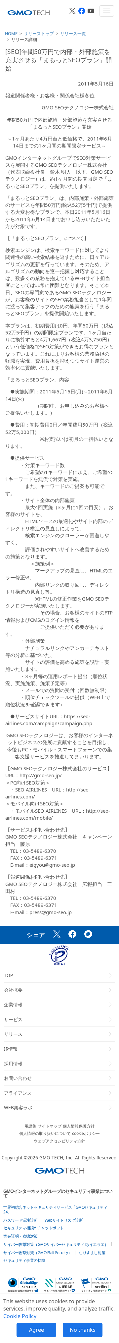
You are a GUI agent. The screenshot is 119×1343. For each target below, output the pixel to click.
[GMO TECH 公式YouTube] (91, 11)
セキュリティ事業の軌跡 (24, 1260)
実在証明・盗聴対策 (20, 1236)
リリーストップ (39, 33)
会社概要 (13, 990)
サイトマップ (49, 1126)
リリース (13, 1034)
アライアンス (18, 1093)
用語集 (30, 1126)
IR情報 (11, 1049)
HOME (11, 33)
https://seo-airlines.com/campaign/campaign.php (48, 720)
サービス (13, 1019)
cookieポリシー (86, 1133)
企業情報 (13, 1004)
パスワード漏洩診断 (20, 1220)
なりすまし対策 (92, 1253)
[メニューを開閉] (106, 11)
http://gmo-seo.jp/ (41, 775)
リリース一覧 (73, 33)
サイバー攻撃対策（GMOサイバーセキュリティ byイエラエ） (55, 1244)
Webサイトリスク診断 (64, 1220)
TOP (8, 975)
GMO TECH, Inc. (56, 1157)
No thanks (83, 1329)
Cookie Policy (19, 1316)
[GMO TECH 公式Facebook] (81, 11)
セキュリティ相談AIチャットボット (33, 1228)
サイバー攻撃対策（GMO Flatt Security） (37, 1253)
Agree (36, 1329)
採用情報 (13, 1063)
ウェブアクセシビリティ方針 (59, 1141)
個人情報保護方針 (79, 1126)
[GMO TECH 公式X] (72, 11)
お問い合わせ (18, 1078)
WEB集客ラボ (18, 1107)
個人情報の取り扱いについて (45, 1133)
